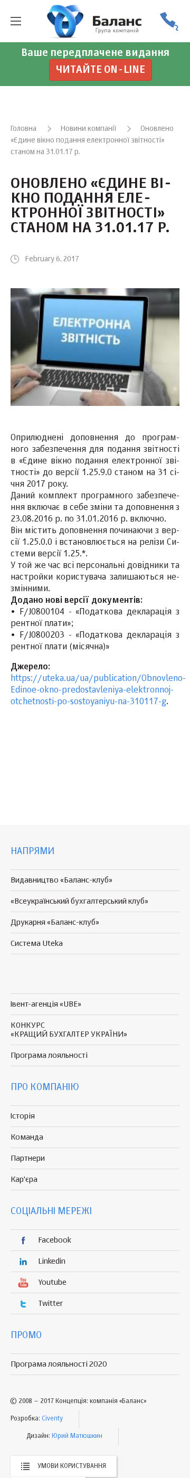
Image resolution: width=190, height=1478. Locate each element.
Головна (23, 128)
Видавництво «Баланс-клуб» (61, 880)
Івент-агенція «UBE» (46, 1004)
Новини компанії (88, 128)
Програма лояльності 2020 (59, 1364)
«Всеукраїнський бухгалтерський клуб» (79, 901)
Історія (23, 1116)
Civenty (52, 1419)
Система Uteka (37, 944)
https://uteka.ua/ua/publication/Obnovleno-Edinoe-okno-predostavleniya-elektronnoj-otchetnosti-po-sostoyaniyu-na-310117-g (98, 690)
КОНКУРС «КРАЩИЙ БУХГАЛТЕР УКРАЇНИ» (69, 1029)
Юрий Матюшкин (77, 1436)
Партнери (28, 1158)
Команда (27, 1137)
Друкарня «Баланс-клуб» (55, 922)
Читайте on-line (100, 70)
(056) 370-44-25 (169, 21)
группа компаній (95, 21)
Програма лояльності (49, 1055)
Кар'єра (24, 1179)
